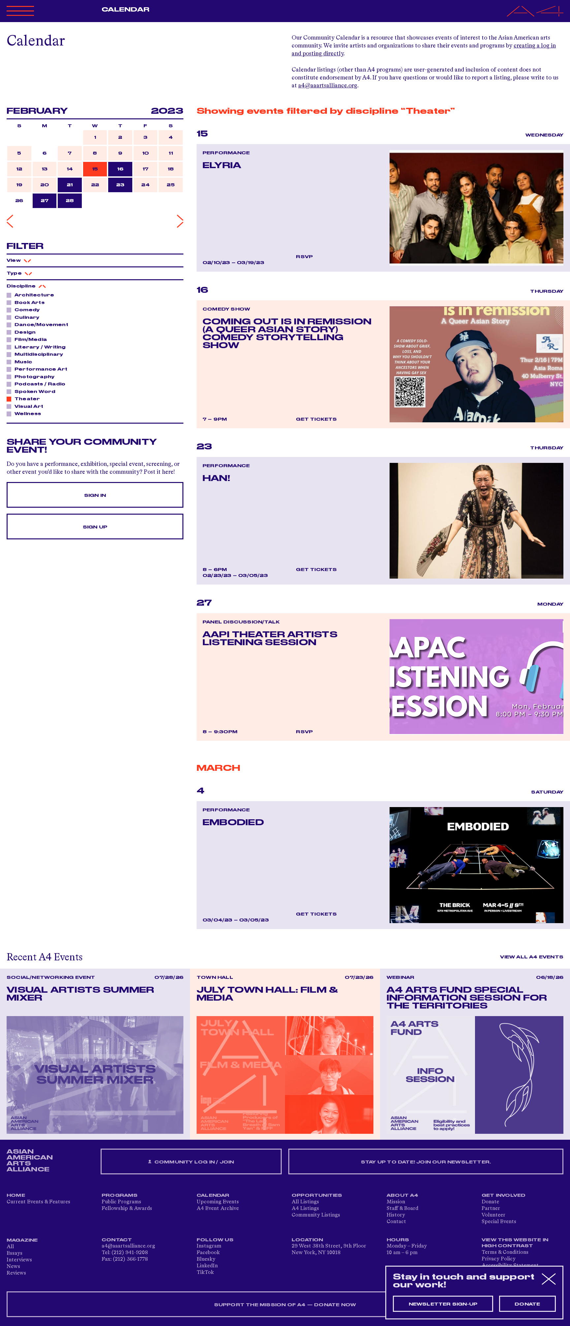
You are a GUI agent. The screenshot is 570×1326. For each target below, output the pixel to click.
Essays (14, 1253)
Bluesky (206, 1259)
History (396, 1215)
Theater (27, 399)
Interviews (19, 1260)
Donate (490, 1202)
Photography (34, 377)
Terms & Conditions (505, 1252)
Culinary (27, 317)
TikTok (205, 1272)
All (10, 1247)
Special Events (499, 1221)
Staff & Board (402, 1208)
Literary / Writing (40, 347)
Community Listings (316, 1215)
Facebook (208, 1252)
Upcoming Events (218, 1202)
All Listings (305, 1202)
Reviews (16, 1273)
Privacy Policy (499, 1259)
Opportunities (317, 1195)
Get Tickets (316, 419)
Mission (396, 1202)
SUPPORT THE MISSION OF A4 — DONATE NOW (285, 1305)
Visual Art (29, 406)
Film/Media (31, 340)
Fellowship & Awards (127, 1208)
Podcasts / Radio (40, 384)
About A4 (403, 1195)
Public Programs (121, 1202)
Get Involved (503, 1195)
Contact (396, 1221)
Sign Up (95, 527)
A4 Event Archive (218, 1208)
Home (16, 1195)
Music (23, 362)
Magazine (22, 1240)
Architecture (34, 295)
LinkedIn (207, 1266)
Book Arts (30, 303)
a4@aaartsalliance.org (327, 86)
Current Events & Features (38, 1202)
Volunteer (493, 1215)
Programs (120, 1195)
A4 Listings (305, 1208)
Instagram (209, 1246)
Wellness (28, 414)
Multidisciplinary (39, 354)
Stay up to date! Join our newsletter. (426, 1162)
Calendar (125, 10)
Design (25, 332)
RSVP (304, 257)
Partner (491, 1208)
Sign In (95, 495)
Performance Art (41, 369)
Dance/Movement (41, 325)
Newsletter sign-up (443, 1304)
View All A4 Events (531, 957)
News (13, 1266)
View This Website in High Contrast (515, 1243)
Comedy (27, 310)
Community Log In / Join (193, 1162)
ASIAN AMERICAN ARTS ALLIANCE (30, 1160)
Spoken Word (35, 392)
